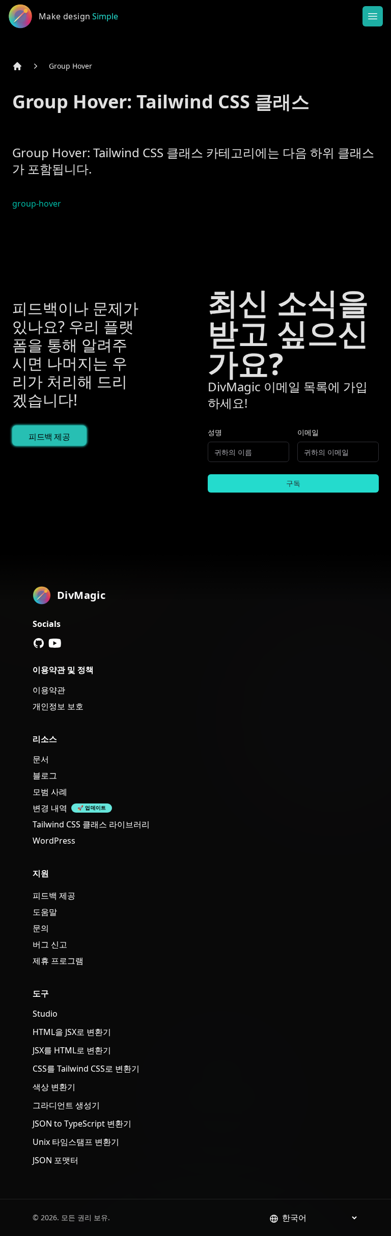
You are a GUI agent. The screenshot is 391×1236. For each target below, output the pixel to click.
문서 (41, 759)
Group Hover (70, 66)
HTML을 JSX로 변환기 (72, 1032)
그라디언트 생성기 (66, 1105)
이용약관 (49, 690)
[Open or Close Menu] (372, 16)
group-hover (36, 203)
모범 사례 (50, 791)
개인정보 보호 (58, 706)
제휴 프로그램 (58, 960)
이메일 (308, 432)
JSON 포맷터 (55, 1160)
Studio (45, 1013)
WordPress (54, 840)
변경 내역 (50, 808)
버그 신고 (50, 944)
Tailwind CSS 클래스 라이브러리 (91, 824)
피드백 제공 (49, 436)
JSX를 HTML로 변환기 (72, 1050)
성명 (215, 432)
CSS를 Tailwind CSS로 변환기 (86, 1068)
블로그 (45, 775)
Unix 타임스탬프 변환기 (76, 1141)
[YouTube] (55, 643)
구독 (293, 483)
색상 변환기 (54, 1087)
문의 (41, 928)
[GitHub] (39, 643)
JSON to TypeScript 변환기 (82, 1123)
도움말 (45, 911)
